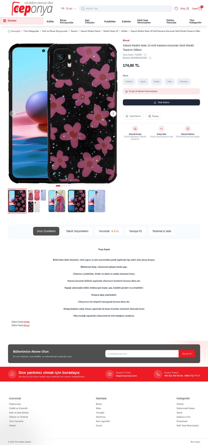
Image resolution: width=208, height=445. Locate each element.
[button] (58, 185)
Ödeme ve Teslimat (18, 417)
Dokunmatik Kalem (186, 408)
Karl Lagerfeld (103, 421)
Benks (99, 404)
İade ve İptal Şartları (19, 412)
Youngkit (100, 412)
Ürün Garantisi (16, 421)
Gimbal (180, 404)
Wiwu (98, 408)
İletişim (12, 425)
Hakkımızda (15, 404)
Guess (99, 425)
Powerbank (182, 421)
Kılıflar (27, 321)
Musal (126, 40)
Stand (179, 412)
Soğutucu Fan (183, 417)
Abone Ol (186, 353)
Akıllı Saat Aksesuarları (188, 425)
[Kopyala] (145, 55)
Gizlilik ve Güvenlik (18, 408)
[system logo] (32, 8)
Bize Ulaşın (195, 442)
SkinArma (100, 417)
